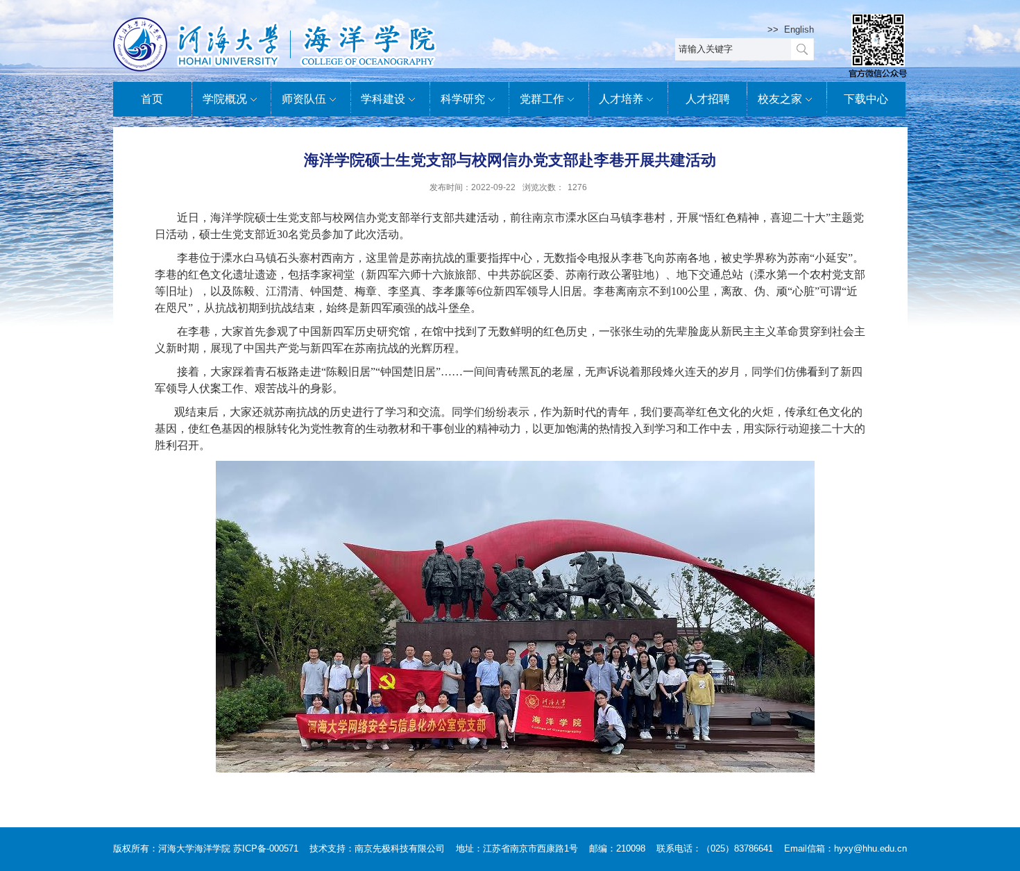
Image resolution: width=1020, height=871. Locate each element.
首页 (152, 99)
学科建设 (383, 99)
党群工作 (542, 99)
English (799, 29)
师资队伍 (304, 99)
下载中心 (866, 99)
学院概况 (225, 99)
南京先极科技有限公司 (400, 848)
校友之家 (780, 99)
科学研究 (463, 99)
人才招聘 (708, 99)
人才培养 (621, 99)
